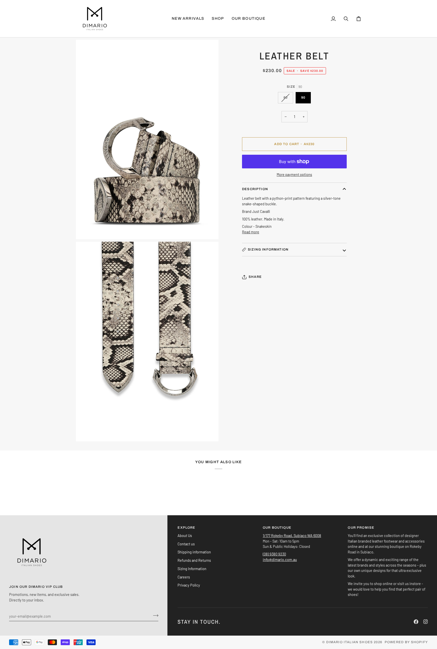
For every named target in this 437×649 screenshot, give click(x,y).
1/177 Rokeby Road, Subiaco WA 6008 (292, 535)
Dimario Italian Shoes (349, 642)
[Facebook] (416, 621)
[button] (218, 18)
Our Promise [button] (361, 527)
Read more (250, 232)
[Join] (154, 615)
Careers (184, 577)
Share (255, 277)
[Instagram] (425, 621)
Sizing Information (268, 249)
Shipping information (194, 552)
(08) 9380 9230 (274, 554)
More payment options (294, 174)
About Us (185, 535)
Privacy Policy (189, 585)
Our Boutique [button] (277, 527)
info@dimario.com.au (280, 559)
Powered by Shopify (406, 642)
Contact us (186, 544)
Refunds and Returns (194, 560)
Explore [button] (186, 527)
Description (255, 189)
